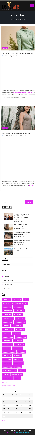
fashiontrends (16, 333)
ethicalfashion (7, 307)
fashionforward (20, 318)
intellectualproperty (9, 351)
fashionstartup (20, 329)
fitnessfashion (18, 340)
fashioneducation (8, 318)
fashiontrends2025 (8, 336)
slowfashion (17, 366)
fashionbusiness (19, 310)
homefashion (6, 348)
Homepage (12, 19)
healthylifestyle (7, 344)
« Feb (3, 420)
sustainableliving (8, 378)
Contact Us (7, 289)
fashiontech (6, 333)
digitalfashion (17, 299)
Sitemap (6, 276)
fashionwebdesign (21, 336)
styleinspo (6, 374)
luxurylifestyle (18, 359)
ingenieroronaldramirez (8, 385)
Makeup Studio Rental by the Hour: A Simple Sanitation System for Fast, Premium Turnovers (21, 217)
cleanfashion (6, 299)
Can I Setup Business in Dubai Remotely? (21, 249)
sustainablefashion (16, 374)
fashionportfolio (8, 329)
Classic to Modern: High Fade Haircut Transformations (22, 233)
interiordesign (7, 355)
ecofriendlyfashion (8, 303)
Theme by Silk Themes (22, 433)
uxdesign (17, 378)
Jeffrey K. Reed (12, 101)
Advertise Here (8, 284)
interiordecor (21, 351)
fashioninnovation (20, 321)
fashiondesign (7, 314)
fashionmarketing (17, 325)
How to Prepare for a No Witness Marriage (20, 225)
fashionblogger (18, 307)
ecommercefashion (21, 303)
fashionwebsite (7, 340)
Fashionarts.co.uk (10, 432)
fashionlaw (6, 325)
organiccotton (7, 366)
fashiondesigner (18, 314)
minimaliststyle (7, 363)
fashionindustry (7, 321)
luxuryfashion (7, 359)
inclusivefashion (17, 348)
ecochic (26, 299)
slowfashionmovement (9, 370)
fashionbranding (7, 310)
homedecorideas (19, 344)
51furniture (5, 383)
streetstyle (22, 370)
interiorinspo (17, 355)
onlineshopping (18, 363)
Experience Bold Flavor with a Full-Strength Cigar (22, 241)
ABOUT (5, 48)
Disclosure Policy (9, 280)
